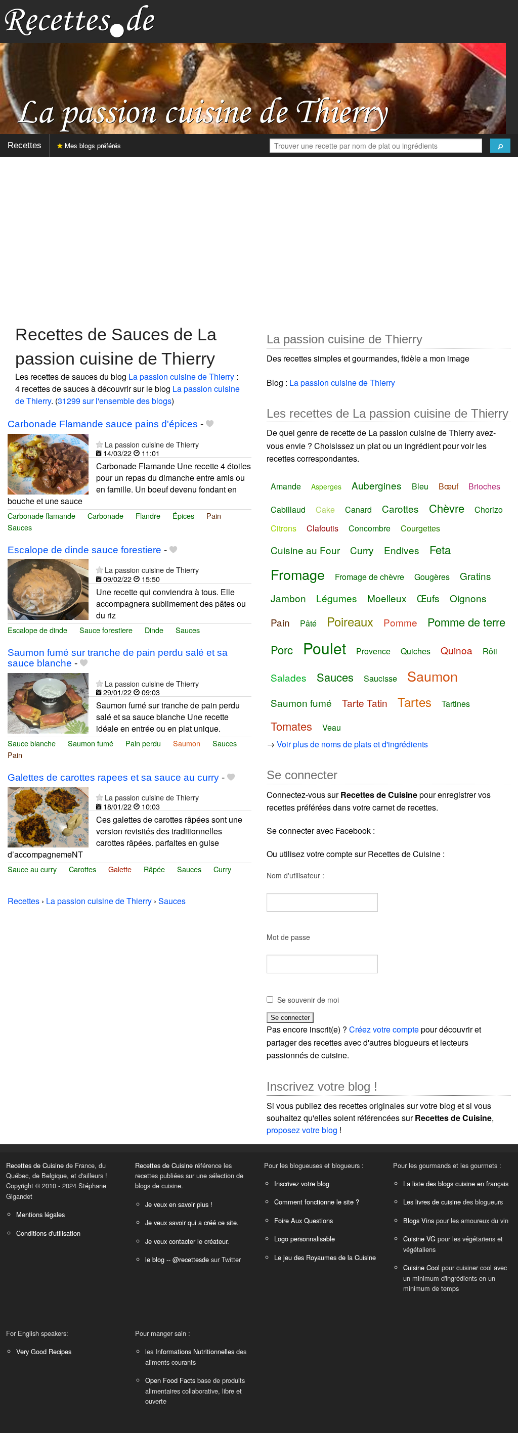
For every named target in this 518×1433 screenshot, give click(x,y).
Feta (440, 549)
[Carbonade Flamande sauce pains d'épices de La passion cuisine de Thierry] (48, 463)
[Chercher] (500, 146)
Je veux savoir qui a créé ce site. (192, 1222)
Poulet (324, 648)
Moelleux (387, 598)
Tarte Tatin (364, 702)
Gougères (432, 577)
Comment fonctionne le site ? (316, 1201)
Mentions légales (40, 1214)
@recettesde (190, 1259)
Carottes (82, 869)
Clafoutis (322, 528)
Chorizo (488, 509)
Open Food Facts (170, 1380)
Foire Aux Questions (303, 1220)
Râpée (154, 869)
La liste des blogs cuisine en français (455, 1183)
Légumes (336, 598)
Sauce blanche (32, 743)
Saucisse (380, 678)
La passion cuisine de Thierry (181, 376)
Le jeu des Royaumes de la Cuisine (325, 1257)
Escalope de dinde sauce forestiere (84, 550)
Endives (401, 550)
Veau (331, 727)
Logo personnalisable (304, 1238)
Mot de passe (288, 937)
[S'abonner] (99, 444)
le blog (154, 1259)
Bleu (420, 486)
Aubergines (377, 485)
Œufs (428, 598)
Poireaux (350, 621)
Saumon (186, 743)
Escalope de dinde (37, 629)
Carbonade (105, 515)
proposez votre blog (302, 1130)
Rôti (490, 651)
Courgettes (420, 528)
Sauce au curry (32, 869)
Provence (373, 651)
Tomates (291, 726)
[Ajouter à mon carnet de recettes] (209, 424)
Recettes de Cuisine (35, 1165)
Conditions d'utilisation (48, 1233)
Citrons (283, 528)
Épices (183, 515)
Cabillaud (288, 509)
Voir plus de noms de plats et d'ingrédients (352, 744)
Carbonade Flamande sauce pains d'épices (103, 424)
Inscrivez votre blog (301, 1183)
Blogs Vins (418, 1220)
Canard (358, 509)
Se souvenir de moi (308, 1000)
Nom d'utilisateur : (295, 875)
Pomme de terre (466, 622)
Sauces (20, 527)
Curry (222, 869)
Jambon (288, 598)
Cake (325, 509)
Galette (120, 869)
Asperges (326, 486)
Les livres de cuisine (432, 1201)
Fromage (298, 574)
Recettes (24, 145)
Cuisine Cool (421, 1267)
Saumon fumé (90, 743)
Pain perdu (143, 743)
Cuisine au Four (305, 550)
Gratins (475, 576)
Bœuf (448, 486)
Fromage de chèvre (369, 577)
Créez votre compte (384, 1029)
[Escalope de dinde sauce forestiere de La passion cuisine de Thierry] (48, 589)
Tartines (456, 703)
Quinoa (456, 650)
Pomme (400, 622)
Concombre (370, 528)
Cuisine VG (419, 1238)
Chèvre (446, 508)
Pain (213, 515)
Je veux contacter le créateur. (187, 1241)
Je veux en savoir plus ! (178, 1204)
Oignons (468, 598)
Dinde (154, 629)
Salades (289, 677)
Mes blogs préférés (92, 145)
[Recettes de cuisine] (80, 20)
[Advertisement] (259, 235)
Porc (282, 649)
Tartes (414, 701)
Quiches (415, 651)
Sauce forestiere (106, 629)
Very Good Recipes (43, 1351)
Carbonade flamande (41, 515)
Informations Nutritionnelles (194, 1351)
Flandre (148, 515)
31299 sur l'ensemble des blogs (114, 401)
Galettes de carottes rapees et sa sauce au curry (113, 777)
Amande (286, 486)
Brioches (484, 486)
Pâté (308, 623)
